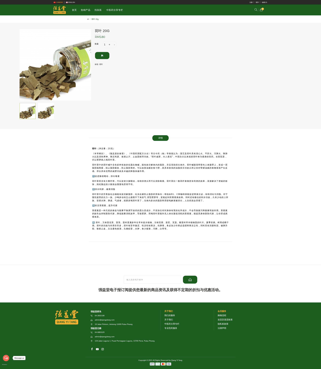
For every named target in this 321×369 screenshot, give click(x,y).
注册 (251, 2)
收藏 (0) (264, 2)
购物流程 (222, 315)
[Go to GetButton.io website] (6, 364)
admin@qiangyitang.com (104, 320)
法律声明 (222, 328)
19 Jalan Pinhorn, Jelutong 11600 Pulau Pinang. (113, 324)
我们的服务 (169, 315)
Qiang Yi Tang (176, 360)
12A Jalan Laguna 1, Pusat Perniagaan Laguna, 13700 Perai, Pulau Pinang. (124, 341)
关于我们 (168, 319)
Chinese (59, 2)
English (71, 2)
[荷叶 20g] (28, 111)
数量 (97, 44)
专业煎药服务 (170, 328)
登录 (257, 2)
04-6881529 (99, 332)
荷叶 (101, 64)
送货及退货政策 (225, 319)
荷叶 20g (95, 19)
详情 (160, 138)
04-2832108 (99, 316)
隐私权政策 (223, 324)
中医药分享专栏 (171, 324)
